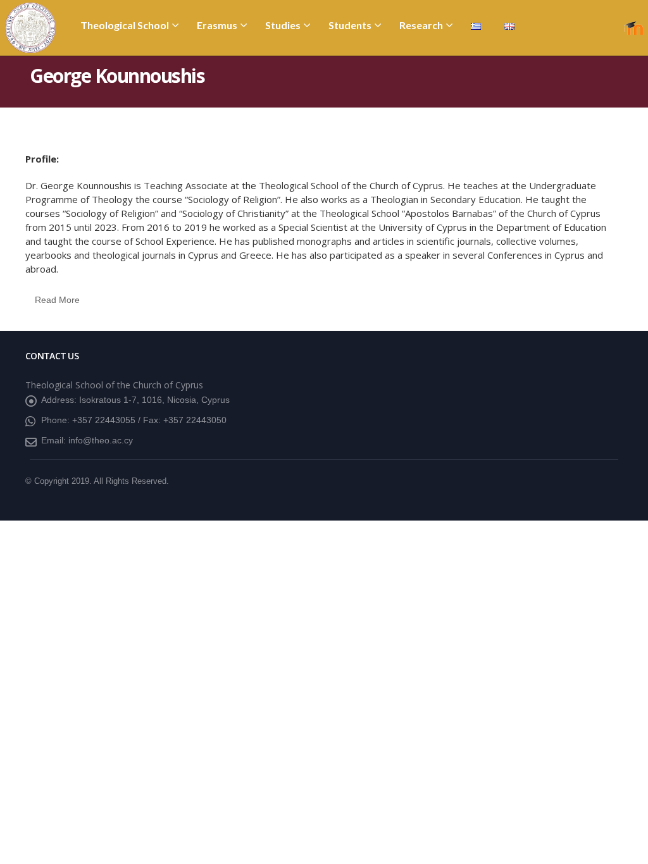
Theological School (124, 25)
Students (349, 25)
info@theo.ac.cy (100, 440)
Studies (283, 25)
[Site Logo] (30, 28)
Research (421, 25)
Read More (57, 300)
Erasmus (217, 25)
